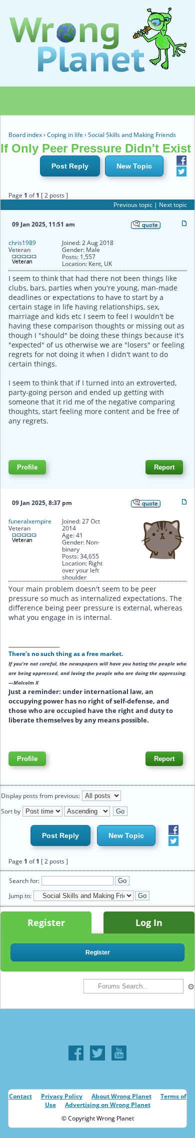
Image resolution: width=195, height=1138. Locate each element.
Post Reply (70, 166)
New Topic (134, 166)
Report (164, 467)
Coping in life (65, 134)
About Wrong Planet (122, 1096)
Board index (25, 134)
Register (46, 922)
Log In (149, 922)
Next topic (173, 204)
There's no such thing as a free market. (65, 654)
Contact (20, 1096)
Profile (27, 467)
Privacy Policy (61, 1096)
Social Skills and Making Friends (132, 134)
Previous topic (133, 204)
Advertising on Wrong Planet (107, 1104)
